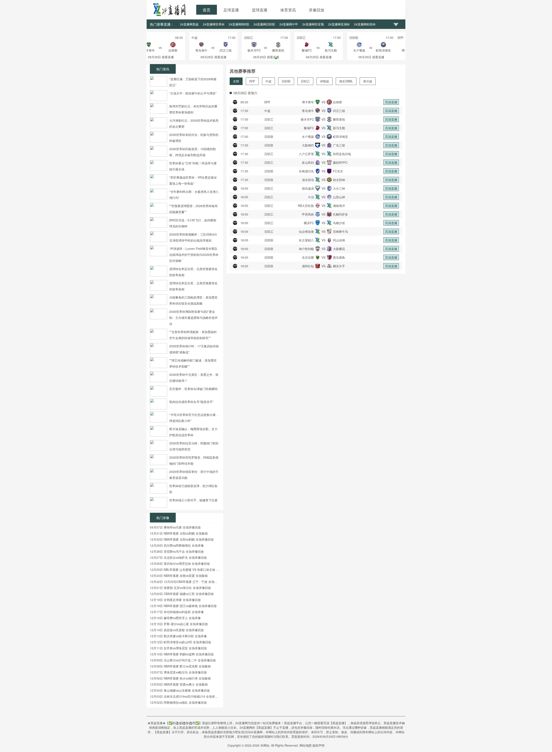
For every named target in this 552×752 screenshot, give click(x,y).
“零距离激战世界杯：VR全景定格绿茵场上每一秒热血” (193, 180)
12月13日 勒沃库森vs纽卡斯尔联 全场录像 (178, 636)
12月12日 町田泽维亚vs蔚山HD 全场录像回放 (180, 642)
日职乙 (305, 81)
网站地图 (306, 745)
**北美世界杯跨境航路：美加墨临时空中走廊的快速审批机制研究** (193, 335)
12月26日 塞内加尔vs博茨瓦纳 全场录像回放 (180, 563)
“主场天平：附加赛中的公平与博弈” (193, 93)
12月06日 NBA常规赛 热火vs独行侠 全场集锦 (180, 678)
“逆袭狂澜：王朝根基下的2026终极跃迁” (192, 82)
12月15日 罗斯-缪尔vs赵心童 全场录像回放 (179, 624)
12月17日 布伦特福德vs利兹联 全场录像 (177, 612)
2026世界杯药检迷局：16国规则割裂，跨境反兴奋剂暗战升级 (192, 152)
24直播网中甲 (288, 24)
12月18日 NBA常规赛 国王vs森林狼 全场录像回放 (183, 606)
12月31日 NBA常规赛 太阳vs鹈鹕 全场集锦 (179, 533)
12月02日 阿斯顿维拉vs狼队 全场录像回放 (178, 702)
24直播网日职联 (264, 24)
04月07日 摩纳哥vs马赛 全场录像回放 (175, 527)
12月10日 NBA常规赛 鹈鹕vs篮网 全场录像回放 (182, 654)
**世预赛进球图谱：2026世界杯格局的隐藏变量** (193, 209)
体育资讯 (288, 10)
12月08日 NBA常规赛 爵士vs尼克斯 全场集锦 (180, 666)
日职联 (286, 81)
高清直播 (391, 102)
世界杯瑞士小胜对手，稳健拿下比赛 (193, 500)
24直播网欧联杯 (365, 24)
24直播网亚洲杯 (339, 24)
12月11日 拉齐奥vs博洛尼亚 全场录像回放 (178, 648)
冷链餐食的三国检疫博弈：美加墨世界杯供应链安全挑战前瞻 (193, 300)
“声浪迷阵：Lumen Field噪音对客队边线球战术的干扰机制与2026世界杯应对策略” (193, 254)
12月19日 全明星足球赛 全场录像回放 (175, 600)
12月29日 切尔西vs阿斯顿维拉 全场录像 (177, 545)
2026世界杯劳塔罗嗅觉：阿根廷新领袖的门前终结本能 (193, 460)
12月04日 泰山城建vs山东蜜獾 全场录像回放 (180, 690)
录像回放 (316, 10)
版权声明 (318, 745)
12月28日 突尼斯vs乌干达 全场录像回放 (177, 551)
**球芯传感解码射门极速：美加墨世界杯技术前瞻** (193, 363)
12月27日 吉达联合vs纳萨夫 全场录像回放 (178, 557)
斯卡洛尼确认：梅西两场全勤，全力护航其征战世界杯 (193, 432)
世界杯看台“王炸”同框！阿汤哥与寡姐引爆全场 (193, 166)
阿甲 (252, 81)
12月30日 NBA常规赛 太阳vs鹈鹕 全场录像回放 (182, 539)
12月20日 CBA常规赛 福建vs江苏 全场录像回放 (182, 594)
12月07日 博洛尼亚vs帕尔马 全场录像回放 (178, 672)
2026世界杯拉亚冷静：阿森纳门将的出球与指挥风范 (193, 446)
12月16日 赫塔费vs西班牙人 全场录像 (175, 618)
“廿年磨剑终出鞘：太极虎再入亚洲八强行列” (194, 194)
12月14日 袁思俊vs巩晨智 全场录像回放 (177, 630)
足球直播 (231, 10)
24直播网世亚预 (313, 24)
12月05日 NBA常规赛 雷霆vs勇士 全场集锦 (179, 684)
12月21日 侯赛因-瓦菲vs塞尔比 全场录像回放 (180, 587)
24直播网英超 (189, 24)
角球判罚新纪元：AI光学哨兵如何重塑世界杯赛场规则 (193, 109)
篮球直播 (259, 10)
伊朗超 (324, 81)
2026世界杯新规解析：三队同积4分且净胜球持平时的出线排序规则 (193, 237)
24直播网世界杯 (213, 24)
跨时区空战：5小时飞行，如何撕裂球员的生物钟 (192, 223)
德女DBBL (346, 81)
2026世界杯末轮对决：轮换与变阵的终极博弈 (193, 137)
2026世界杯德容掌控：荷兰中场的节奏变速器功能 (193, 474)
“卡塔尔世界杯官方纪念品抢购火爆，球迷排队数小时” (194, 417)
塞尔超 (367, 81)
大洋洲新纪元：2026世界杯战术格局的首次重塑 (193, 123)
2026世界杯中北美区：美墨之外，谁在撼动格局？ (193, 377)
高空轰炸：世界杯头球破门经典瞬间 (193, 389)
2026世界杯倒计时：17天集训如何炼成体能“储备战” (194, 349)
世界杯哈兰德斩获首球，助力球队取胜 (193, 489)
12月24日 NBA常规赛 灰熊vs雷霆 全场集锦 (179, 575)
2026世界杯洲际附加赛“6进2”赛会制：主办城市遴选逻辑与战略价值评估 (193, 317)
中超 (268, 81)
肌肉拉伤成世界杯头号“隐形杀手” (191, 402)
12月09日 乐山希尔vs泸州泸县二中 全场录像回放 (183, 660)
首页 (206, 10)
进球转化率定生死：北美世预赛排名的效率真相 (193, 272)
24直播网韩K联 (239, 24)
